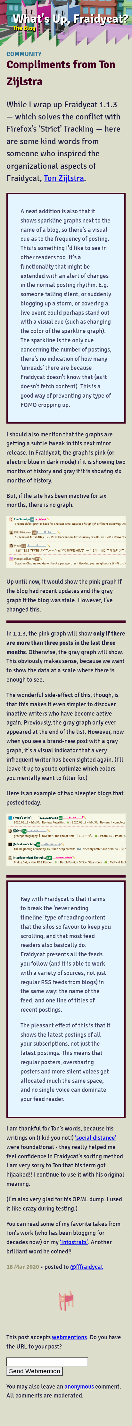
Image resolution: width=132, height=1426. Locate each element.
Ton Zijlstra (64, 178)
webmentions (69, 1337)
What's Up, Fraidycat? (70, 18)
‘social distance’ (95, 1137)
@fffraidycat (86, 1266)
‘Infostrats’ (74, 1242)
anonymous (79, 1386)
